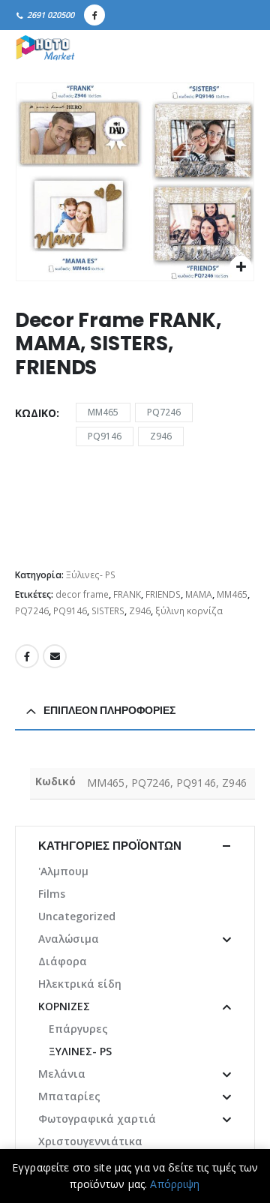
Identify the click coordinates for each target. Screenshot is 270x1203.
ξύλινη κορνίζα (189, 610)
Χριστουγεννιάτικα (90, 1141)
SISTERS (108, 610)
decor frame (82, 594)
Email (55, 656)
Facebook (27, 656)
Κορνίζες (64, 1006)
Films (51, 893)
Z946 (161, 436)
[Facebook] (94, 15)
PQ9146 (105, 436)
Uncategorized (77, 916)
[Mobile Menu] (238, 49)
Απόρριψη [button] (175, 1184)
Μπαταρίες (69, 1096)
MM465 (103, 412)
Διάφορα (62, 961)
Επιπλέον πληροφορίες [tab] (110, 710)
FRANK (127, 594)
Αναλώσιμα (68, 939)
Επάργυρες (78, 1029)
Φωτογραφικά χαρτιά (97, 1119)
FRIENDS (163, 594)
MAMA (198, 594)
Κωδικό (35, 413)
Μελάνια (62, 1073)
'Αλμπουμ (63, 871)
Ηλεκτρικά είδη (80, 983)
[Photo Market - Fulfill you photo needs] (45, 49)
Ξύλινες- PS (91, 574)
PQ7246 (164, 412)
